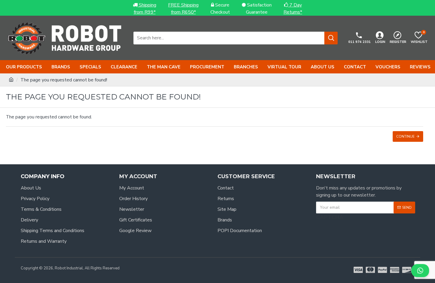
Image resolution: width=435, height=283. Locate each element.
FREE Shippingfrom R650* (183, 8)
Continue (405, 136)
